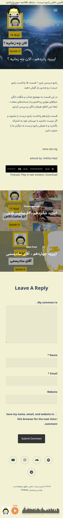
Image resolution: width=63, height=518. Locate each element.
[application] (31, 169)
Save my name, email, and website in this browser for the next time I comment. (31, 419)
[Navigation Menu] (55, 10)
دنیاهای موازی (50, 102)
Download (51, 175)
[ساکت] (19, 169)
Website (52, 392)
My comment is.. (46, 302)
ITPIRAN (24, 490)
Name (52, 355)
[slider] (11, 168)
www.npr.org (49, 149)
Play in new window (32, 175)
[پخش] (53, 169)
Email (52, 374)
